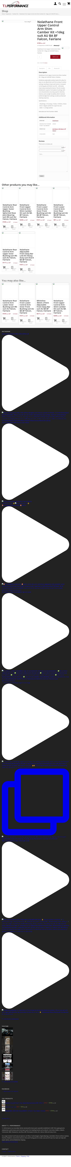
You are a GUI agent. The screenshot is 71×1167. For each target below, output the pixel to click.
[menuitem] (54, 4)
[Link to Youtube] (2, 1162)
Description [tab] (42, 68)
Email (63, 151)
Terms (18, 1156)
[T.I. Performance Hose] (7, 1044)
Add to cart (55, 57)
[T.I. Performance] (15, 4)
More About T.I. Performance (10, 1142)
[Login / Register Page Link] (54, 4)
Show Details (14, 228)
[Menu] (63, 4)
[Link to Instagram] (2, 1160)
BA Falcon (61, 129)
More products (6, 1118)
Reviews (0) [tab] (56, 68)
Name (63, 147)
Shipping (23, 1156)
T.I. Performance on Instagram (10, 1019)
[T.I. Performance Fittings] (7, 1053)
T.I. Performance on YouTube (10, 1081)
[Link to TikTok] (2, 1164)
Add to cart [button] (7, 228)
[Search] (59, 4)
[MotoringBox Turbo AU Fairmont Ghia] (7, 1035)
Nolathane (55, 120)
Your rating (27, 21)
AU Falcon (55, 129)
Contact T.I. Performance (8, 1151)
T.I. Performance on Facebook (10, 1091)
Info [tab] (49, 68)
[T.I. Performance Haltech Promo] (7, 1062)
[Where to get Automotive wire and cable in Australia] (7, 1080)
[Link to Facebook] (2, 1158)
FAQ (28, 1156)
